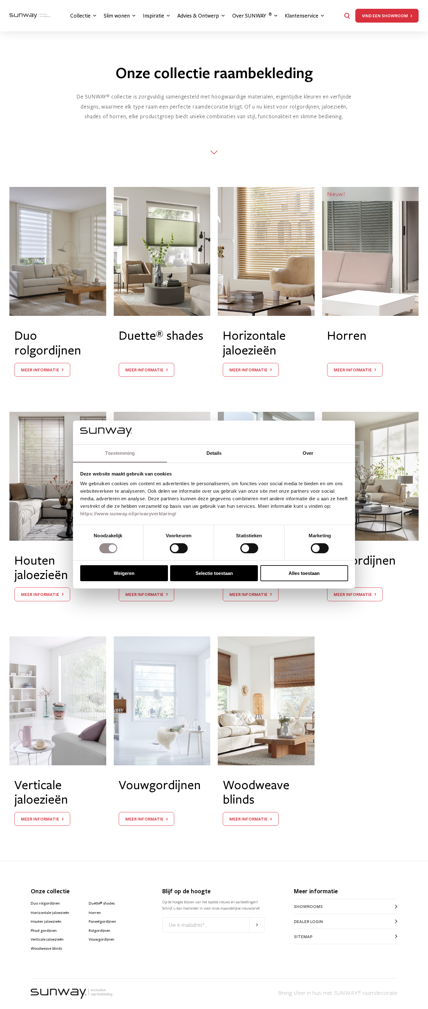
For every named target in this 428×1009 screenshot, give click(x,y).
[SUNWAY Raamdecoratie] (29, 15)
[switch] (179, 548)
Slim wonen (117, 16)
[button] (347, 16)
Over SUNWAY (252, 15)
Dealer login (308, 921)
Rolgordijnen (99, 930)
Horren (95, 913)
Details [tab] (214, 453)
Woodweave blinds (46, 948)
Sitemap (303, 936)
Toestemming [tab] (120, 453)
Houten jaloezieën (46, 921)
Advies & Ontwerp (198, 16)
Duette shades (102, 903)
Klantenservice (301, 16)
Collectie (80, 16)
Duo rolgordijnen (45, 903)
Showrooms (308, 906)
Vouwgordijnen (101, 939)
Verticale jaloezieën (47, 939)
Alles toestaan (304, 573)
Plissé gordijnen (44, 930)
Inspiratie (153, 16)
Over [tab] (308, 453)
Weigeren (124, 573)
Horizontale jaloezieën (50, 913)
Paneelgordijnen (102, 921)
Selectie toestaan (214, 573)
